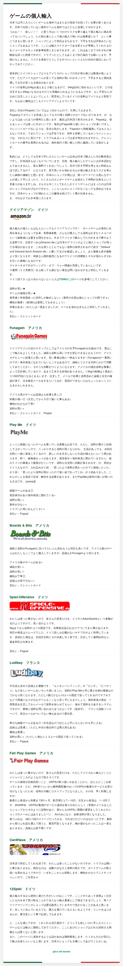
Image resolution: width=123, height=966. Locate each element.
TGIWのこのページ (70, 279)
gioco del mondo (61, 951)
